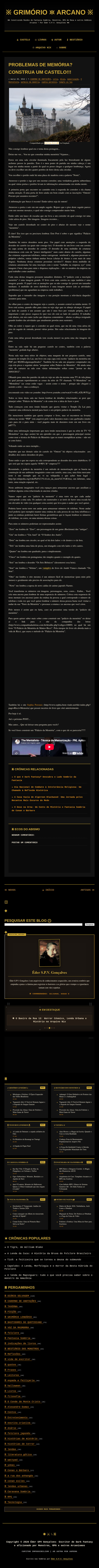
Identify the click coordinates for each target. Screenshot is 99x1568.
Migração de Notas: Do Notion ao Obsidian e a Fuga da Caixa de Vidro (75, 1215)
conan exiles (15, 1481)
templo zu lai (65, 82)
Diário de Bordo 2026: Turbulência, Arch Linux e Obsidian (74, 1207)
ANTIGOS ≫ (87, 890)
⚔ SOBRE (61, 47)
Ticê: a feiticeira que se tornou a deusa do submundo (43, 1259)
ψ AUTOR (56, 40)
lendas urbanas (17, 1486)
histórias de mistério (22, 1438)
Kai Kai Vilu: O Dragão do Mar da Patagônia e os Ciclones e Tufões (25, 1170)
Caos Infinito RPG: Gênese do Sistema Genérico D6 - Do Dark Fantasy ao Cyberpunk (73, 1186)
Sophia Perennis (35, 704)
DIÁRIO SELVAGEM (17, 1296)
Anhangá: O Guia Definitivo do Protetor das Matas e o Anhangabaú (75, 1095)
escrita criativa (18, 1423)
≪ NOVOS (10, 890)
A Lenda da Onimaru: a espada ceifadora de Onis (29, 1132)
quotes (11, 1364)
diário (11, 1428)
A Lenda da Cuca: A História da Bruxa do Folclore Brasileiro (48, 1253)
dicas (62, 79)
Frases (11, 1370)
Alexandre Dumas (17, 1407)
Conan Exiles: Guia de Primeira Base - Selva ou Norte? (27, 1222)
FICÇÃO (11, 1311)
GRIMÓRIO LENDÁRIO (19, 1317)
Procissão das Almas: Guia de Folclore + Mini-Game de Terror (27, 1111)
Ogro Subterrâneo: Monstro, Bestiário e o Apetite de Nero (28, 1177)
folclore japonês (18, 1433)
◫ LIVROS (40, 40)
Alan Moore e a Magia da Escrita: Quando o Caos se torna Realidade (75, 1132)
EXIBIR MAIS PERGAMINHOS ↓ (49, 1509)
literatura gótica (19, 1454)
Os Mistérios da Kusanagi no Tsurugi (26, 1139)
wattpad (12, 1460)
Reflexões (13, 1354)
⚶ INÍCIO (48, 890)
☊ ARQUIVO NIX (42, 47)
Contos (11, 1412)
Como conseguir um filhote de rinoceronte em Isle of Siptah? (28, 1215)
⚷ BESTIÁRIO (74, 40)
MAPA (42, 1087)
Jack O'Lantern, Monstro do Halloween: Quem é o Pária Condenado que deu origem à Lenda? (29, 1186)
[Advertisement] (49, 1055)
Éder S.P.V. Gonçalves (62, 1559)
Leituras (12, 1375)
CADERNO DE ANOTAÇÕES (40, 79)
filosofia (13, 1396)
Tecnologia (14, 1502)
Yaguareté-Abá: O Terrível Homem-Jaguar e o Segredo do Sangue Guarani (29, 1103)
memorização (73, 79)
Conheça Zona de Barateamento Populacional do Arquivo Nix (70, 1140)
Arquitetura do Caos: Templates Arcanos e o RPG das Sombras (75, 1177)
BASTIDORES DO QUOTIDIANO (24, 1322)
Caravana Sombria (18, 1491)
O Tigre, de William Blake (24, 1247)
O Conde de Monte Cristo (23, 1401)
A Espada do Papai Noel (22, 1146)
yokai (10, 1465)
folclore (12, 1333)
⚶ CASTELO (23, 40)
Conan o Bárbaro (17, 1470)
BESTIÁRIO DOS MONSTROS (22, 1348)
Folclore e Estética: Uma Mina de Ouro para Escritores (75, 1222)
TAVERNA (12, 1306)
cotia (55, 79)
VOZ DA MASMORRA (17, 1327)
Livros (11, 1391)
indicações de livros (21, 1343)
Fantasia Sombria (18, 1338)
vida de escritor (18, 1359)
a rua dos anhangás (20, 1476)
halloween (13, 1385)
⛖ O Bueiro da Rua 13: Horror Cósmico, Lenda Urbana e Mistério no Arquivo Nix (49, 1020)
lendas (11, 1449)
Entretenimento (17, 1417)
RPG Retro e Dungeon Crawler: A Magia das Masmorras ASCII (74, 1170)
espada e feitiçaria (20, 1380)
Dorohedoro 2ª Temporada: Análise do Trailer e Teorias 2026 (27, 1207)
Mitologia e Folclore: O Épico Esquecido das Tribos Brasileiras (28, 1095)
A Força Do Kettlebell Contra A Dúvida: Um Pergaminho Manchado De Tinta (74, 1148)
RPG (9, 1497)
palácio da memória (30, 82)
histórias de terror (20, 1444)
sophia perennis (49, 82)
